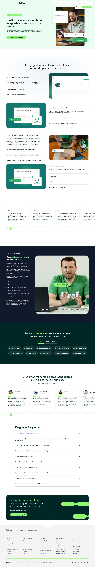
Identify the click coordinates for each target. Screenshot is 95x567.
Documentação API (44, 553)
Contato (84, 3)
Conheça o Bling (10, 541)
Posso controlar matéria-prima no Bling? (27, 433)
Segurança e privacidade (12, 549)
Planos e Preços (10, 543)
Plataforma (56, 3)
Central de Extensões (78, 543)
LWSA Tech (9, 553)
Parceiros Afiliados (44, 543)
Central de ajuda (26, 547)
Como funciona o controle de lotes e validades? (29, 484)
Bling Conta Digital (60, 553)
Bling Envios (59, 545)
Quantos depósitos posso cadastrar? (25, 456)
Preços (78, 3)
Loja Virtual (58, 547)
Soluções (64, 3)
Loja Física (58, 543)
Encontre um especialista (45, 547)
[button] (7, 228)
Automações (76, 549)
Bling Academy (26, 541)
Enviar (53, 341)
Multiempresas (76, 553)
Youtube (25, 551)
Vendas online (59, 541)
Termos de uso (9, 551)
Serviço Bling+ (26, 543)
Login (78, 7)
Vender (47, 341)
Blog (24, 553)
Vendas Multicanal (77, 541)
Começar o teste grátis (18, 515)
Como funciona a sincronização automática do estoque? (31, 462)
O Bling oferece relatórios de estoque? (26, 478)
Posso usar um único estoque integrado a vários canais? (31, 473)
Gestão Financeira (60, 549)
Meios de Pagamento (61, 551)
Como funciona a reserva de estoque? (26, 467)
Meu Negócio (76, 551)
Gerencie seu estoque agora (16, 37)
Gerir (41, 341)
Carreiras (8, 547)
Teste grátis (87, 7)
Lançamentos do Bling (28, 549)
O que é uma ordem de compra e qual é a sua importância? (32, 445)
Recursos (72, 3)
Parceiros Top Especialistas (46, 541)
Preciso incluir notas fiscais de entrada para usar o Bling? (31, 451)
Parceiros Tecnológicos (45, 545)
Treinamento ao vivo (27, 545)
